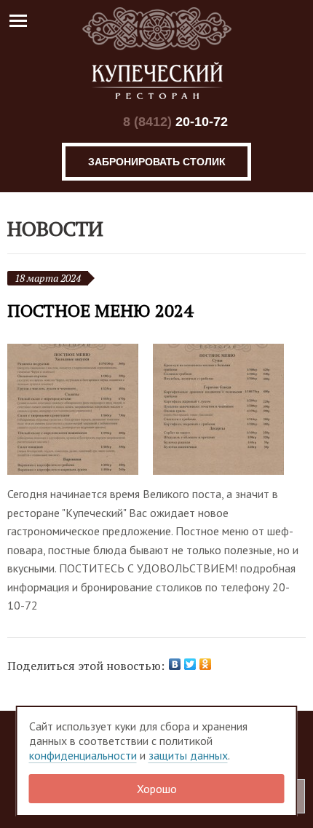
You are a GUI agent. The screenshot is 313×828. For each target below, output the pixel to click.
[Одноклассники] (205, 664)
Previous (19, 410)
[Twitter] (190, 664)
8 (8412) (175, 121)
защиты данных (188, 755)
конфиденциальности (83, 755)
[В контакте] (95, 122)
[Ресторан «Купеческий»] (156, 53)
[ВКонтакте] (175, 664)
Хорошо (157, 788)
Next (294, 410)
